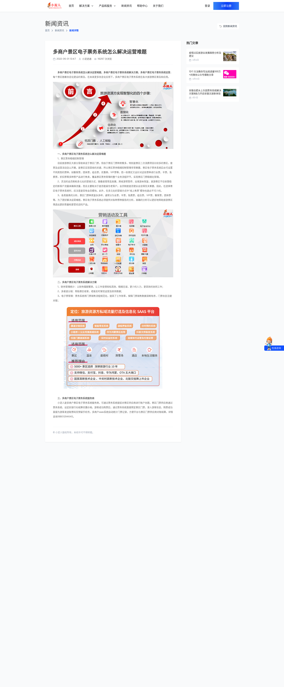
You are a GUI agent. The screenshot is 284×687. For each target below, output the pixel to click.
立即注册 (226, 5)
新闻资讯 (126, 5)
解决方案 (84, 5)
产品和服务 (105, 5)
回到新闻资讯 (230, 26)
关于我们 (158, 5)
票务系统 (82, 154)
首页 (71, 5)
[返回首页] (54, 6)
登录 (207, 5)
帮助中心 (142, 5)
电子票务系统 (133, 77)
